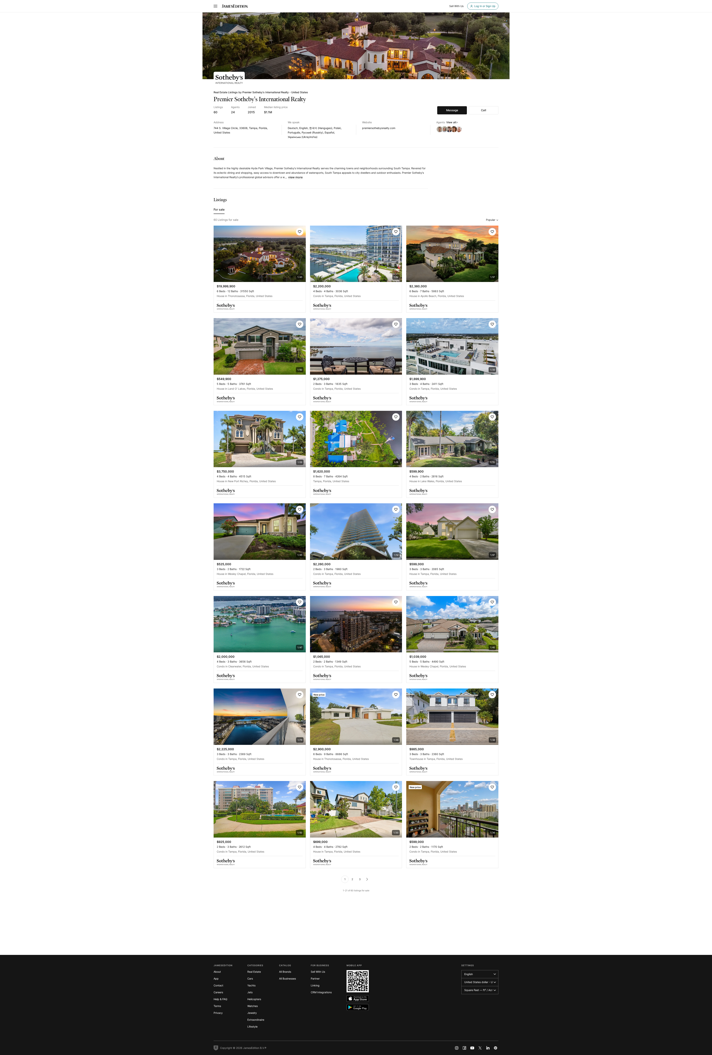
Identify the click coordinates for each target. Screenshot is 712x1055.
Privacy (218, 1012)
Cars (250, 978)
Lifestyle (252, 1026)
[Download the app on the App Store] (358, 998)
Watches (252, 1006)
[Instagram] (456, 1048)
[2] (367, 879)
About (217, 971)
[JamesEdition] (234, 6)
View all (451, 122)
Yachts (251, 985)
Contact (218, 985)
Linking (315, 985)
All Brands (285, 971)
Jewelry (252, 1012)
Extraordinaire (255, 1019)
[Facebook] (464, 1048)
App (216, 978)
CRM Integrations (321, 992)
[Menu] (215, 6)
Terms (217, 1006)
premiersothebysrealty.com (378, 128)
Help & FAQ (220, 999)
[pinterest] (495, 1048)
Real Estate (254, 971)
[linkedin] (488, 1048)
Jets (250, 992)
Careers (218, 992)
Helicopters (254, 999)
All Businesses (287, 978)
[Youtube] (472, 1048)
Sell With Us (318, 971)
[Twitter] (480, 1048)
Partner (315, 978)
